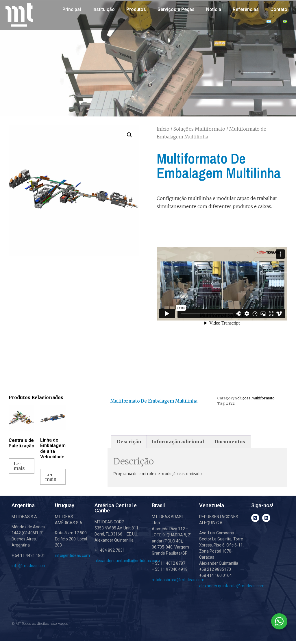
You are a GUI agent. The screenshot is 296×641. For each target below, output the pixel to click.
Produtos (136, 9)
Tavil (230, 403)
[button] (129, 135)
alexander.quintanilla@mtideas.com (127, 560)
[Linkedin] (266, 518)
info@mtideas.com (29, 565)
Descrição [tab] (129, 441)
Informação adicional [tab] (177, 441)
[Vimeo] (255, 518)
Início (163, 129)
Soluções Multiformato (199, 129)
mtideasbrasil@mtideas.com (178, 579)
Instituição (103, 9)
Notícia (213, 9)
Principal (71, 9)
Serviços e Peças (176, 9)
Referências (246, 9)
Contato (278, 9)
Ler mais (19, 466)
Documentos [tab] (229, 441)
